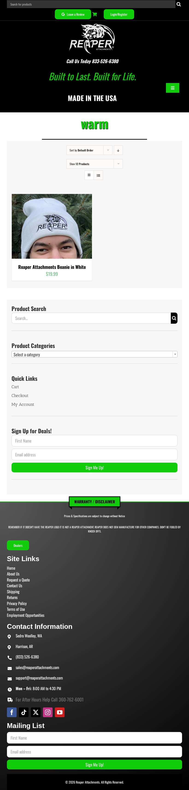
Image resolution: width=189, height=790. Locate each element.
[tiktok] (24, 712)
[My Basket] (95, 14)
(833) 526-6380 (27, 657)
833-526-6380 (105, 61)
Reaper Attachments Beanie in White (52, 266)
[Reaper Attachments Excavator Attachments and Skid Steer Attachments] (92, 22)
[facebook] (12, 712)
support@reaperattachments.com (39, 678)
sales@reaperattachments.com (37, 667)
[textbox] (94, 354)
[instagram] (48, 712)
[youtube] (60, 712)
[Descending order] (118, 150)
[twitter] (36, 712)
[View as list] (98, 175)
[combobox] (94, 354)
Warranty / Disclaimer (94, 501)
